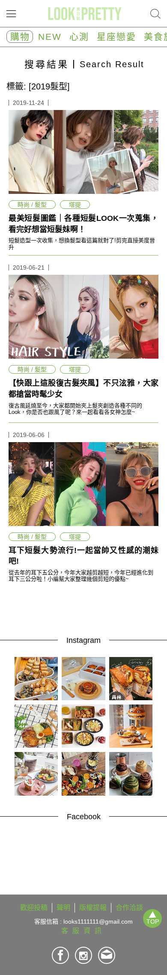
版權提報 (93, 907)
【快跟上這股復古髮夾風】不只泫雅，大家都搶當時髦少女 (83, 388)
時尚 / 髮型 (32, 204)
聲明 (63, 907)
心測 (79, 37)
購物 (20, 37)
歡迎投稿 (34, 907)
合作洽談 (129, 907)
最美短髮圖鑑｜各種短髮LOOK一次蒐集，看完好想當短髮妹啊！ (83, 224)
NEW (50, 37)
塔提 (75, 205)
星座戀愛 (116, 37)
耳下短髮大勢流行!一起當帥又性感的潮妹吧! (83, 556)
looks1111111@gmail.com (98, 921)
